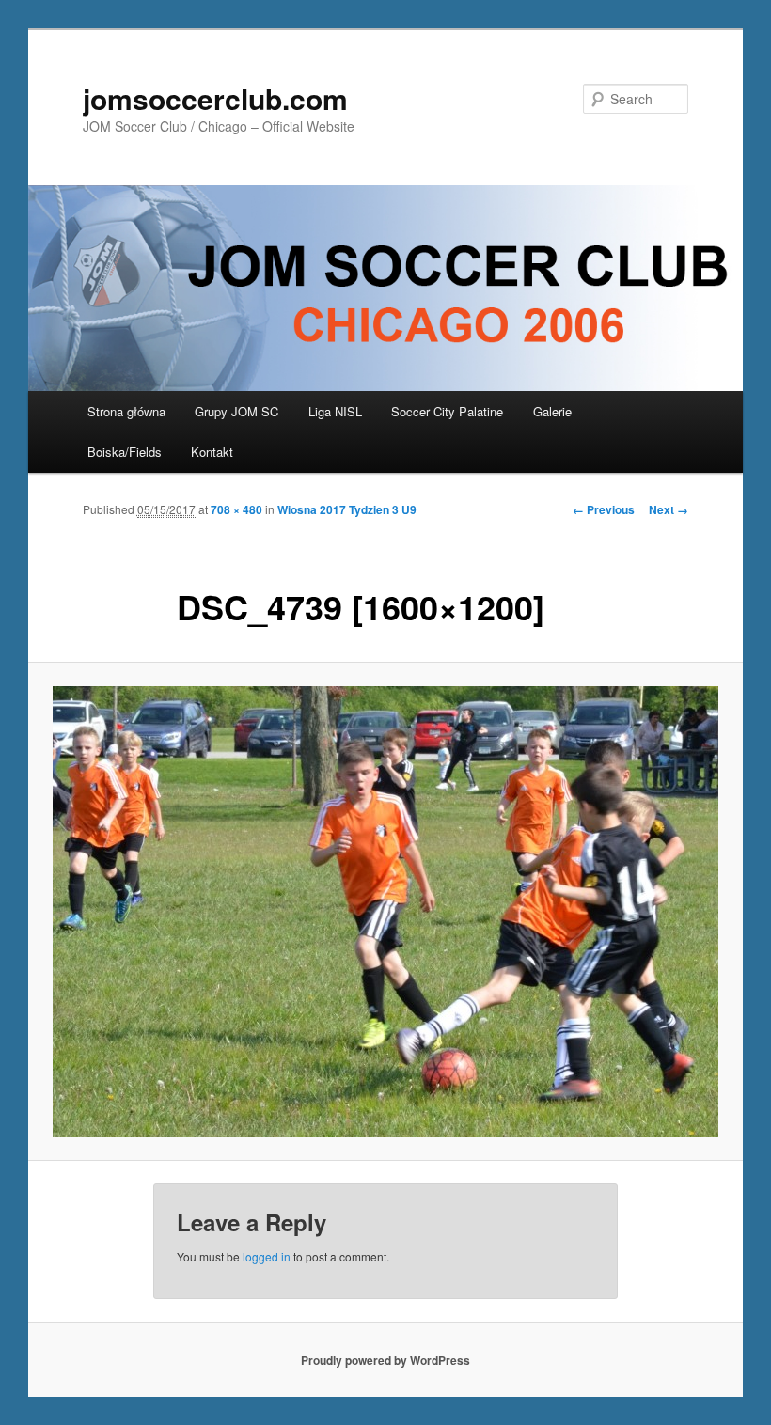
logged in (267, 1256)
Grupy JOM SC (236, 411)
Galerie (552, 411)
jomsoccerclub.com (215, 98)
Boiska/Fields (124, 452)
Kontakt (212, 452)
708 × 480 (236, 509)
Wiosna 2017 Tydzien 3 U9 (347, 509)
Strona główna (126, 411)
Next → (668, 509)
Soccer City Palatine (447, 411)
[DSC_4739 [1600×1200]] (385, 911)
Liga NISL (335, 411)
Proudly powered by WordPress (385, 1360)
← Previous (604, 509)
